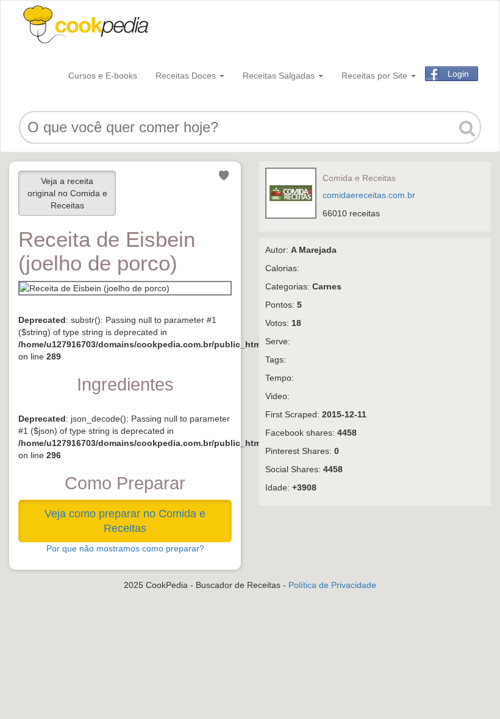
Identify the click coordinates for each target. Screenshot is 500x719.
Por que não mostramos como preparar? (125, 548)
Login (458, 74)
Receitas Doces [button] (186, 75)
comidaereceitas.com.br (369, 195)
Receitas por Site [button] (375, 75)
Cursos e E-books (102, 75)
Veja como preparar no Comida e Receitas (125, 521)
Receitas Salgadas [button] (280, 75)
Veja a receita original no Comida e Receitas (67, 193)
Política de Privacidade (332, 585)
